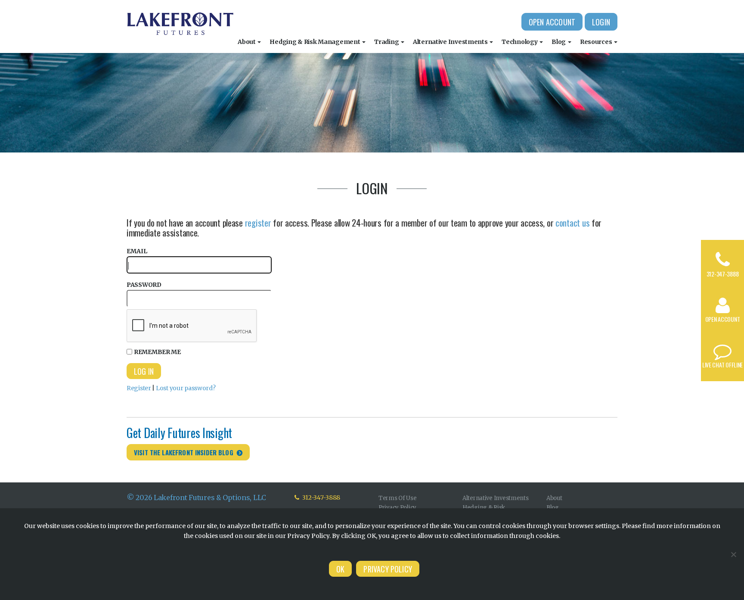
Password (144, 285)
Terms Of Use (397, 498)
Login (601, 22)
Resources (596, 42)
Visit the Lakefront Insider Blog (183, 452)
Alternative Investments (451, 42)
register (258, 222)
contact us (572, 222)
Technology (520, 42)
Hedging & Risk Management (315, 42)
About (247, 42)
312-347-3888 (723, 273)
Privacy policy (387, 569)
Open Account (552, 22)
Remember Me (157, 352)
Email (137, 251)
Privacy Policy (397, 507)
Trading (387, 42)
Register (139, 388)
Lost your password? (186, 388)
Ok (340, 569)
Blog (559, 42)
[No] (733, 554)
